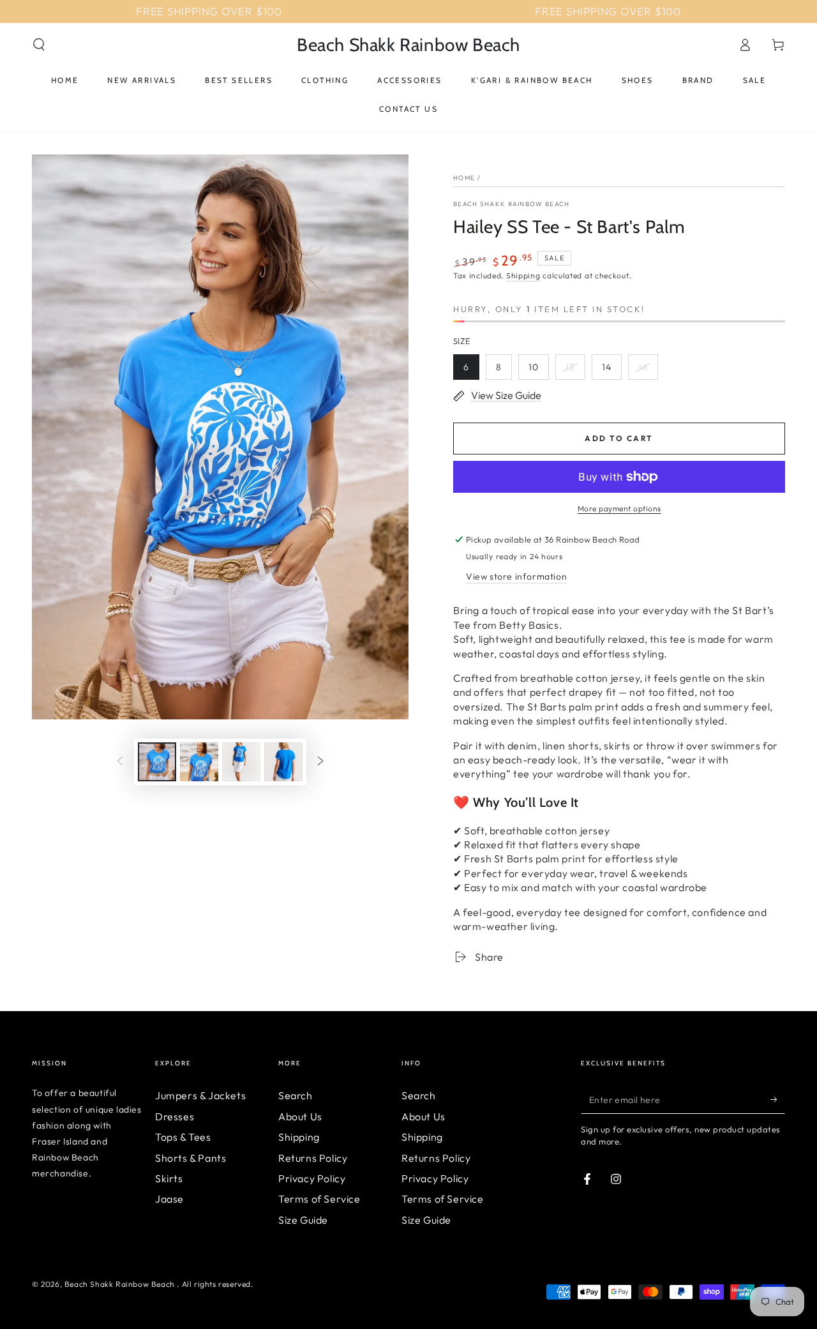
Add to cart (619, 438)
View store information (516, 576)
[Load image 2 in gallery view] (199, 761)
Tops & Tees (183, 1136)
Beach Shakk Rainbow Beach (511, 204)
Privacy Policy (311, 1178)
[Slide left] (120, 761)
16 (643, 367)
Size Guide (303, 1219)
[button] (39, 45)
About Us (300, 1116)
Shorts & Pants (190, 1158)
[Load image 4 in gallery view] (283, 761)
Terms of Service (319, 1198)
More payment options (619, 508)
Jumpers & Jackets (200, 1095)
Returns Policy (312, 1158)
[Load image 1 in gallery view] (157, 761)
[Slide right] (320, 761)
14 (606, 367)
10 (533, 367)
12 (570, 367)
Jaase (169, 1198)
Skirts (169, 1178)
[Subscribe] (777, 1099)
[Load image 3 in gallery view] (241, 761)
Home (464, 178)
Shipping (523, 275)
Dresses (174, 1116)
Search (295, 1095)
